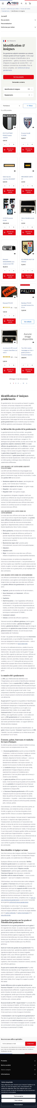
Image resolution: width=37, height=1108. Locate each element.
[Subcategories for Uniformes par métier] (35, 27)
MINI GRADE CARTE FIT (27, 178)
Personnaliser (18, 1105)
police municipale (23, 913)
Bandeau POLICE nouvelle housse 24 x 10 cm (27, 305)
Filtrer (30, 106)
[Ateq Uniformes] (12, 3)
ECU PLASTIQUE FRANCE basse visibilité (7, 135)
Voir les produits (18, 77)
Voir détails (27, 322)
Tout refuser (18, 1100)
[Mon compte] (26, 3)
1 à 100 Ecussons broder (8, 219)
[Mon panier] (30, 3)
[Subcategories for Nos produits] (35, 20)
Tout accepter (18, 1096)
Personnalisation (6, 23)
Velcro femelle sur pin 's (27, 219)
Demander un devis (18, 82)
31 (23, 383)
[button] (21, 3)
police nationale (11, 913)
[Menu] (3, 3)
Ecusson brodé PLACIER (25, 134)
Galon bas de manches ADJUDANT (9, 178)
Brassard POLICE (8, 303)
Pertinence (6, 106)
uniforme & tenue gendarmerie (18, 902)
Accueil (4, 16)
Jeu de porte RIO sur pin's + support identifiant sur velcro (10, 350)
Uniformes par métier (8, 27)
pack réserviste (22, 643)
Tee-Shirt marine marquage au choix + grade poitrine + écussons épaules (27, 351)
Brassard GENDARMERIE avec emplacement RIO (8, 262)
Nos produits (5, 20)
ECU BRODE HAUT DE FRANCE (27, 261)
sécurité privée (5, 915)
